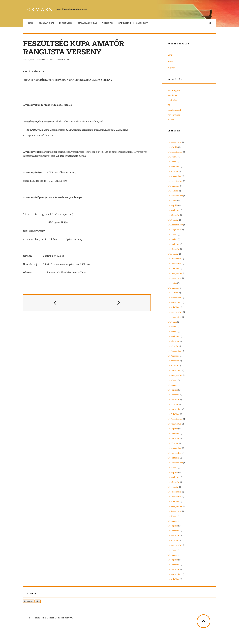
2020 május (172, 331)
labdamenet (28, 601)
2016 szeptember (175, 462)
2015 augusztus (174, 511)
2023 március (173, 210)
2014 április (173, 560)
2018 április (173, 390)
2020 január (173, 346)
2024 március (173, 186)
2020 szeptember (175, 312)
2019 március (173, 356)
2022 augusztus (174, 229)
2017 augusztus (174, 424)
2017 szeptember (175, 419)
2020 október (173, 307)
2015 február (173, 535)
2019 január (173, 365)
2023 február (173, 215)
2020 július (172, 322)
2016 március (173, 477)
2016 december (174, 448)
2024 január (173, 191)
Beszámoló (172, 95)
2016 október (173, 458)
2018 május (172, 385)
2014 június (172, 550)
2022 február (173, 249)
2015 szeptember (175, 506)
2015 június (172, 516)
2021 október (173, 268)
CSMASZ (40, 9)
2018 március (173, 395)
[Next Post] (119, 303)
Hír (169, 105)
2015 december (174, 492)
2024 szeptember (175, 181)
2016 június (172, 467)
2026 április (173, 147)
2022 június (172, 234)
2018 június (172, 380)
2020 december (174, 297)
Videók (171, 120)
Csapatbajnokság (87, 23)
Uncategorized (174, 110)
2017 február (173, 438)
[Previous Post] (55, 303)
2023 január (173, 220)
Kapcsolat (142, 23)
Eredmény (172, 100)
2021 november (174, 263)
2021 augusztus (174, 278)
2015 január (173, 540)
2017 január (173, 443)
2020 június (172, 327)
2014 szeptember (175, 545)
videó (38, 601)
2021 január (173, 293)
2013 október (173, 579)
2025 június (172, 157)
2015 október (173, 501)
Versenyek (107, 23)
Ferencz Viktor (46, 60)
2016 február (173, 482)
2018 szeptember (175, 375)
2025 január (173, 171)
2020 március (173, 336)
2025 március (173, 166)
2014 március (173, 564)
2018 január (173, 404)
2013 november (174, 574)
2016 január (173, 487)
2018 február (173, 399)
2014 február (173, 569)
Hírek (30, 23)
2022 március (173, 244)
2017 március (173, 433)
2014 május (172, 555)
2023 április (173, 205)
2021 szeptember (175, 273)
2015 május (172, 521)
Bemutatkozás (46, 23)
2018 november (174, 370)
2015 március (173, 530)
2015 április (173, 526)
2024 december (174, 176)
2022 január (173, 254)
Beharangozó (64, 60)
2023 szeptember (175, 195)
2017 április (173, 428)
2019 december (174, 351)
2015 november (174, 496)
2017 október (173, 414)
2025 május (172, 161)
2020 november (174, 302)
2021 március (173, 288)
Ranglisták (124, 23)
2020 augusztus (174, 317)
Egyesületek (65, 23)
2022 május (172, 239)
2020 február (173, 341)
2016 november (174, 453)
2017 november (174, 409)
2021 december (174, 259)
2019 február (173, 361)
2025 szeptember (175, 152)
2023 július (172, 200)
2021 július (172, 283)
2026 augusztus (174, 142)
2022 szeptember (175, 225)
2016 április (173, 472)
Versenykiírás (174, 115)
